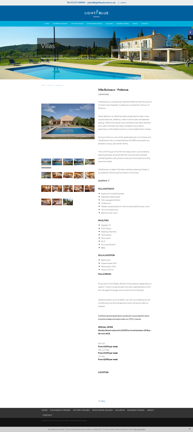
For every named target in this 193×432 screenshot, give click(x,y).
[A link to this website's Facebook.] (190, 32)
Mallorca (50, 85)
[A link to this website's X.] (190, 37)
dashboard (55, 420)
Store (43, 85)
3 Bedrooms (59, 85)
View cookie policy (139, 429)
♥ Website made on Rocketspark (78, 420)
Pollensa (103, 401)
